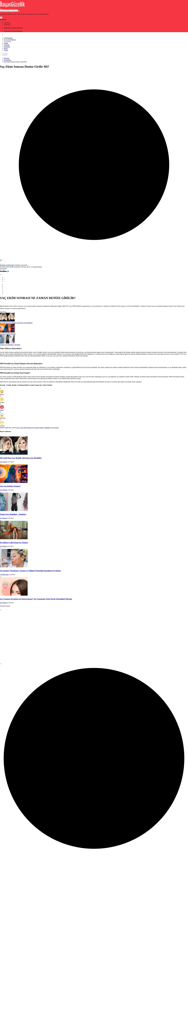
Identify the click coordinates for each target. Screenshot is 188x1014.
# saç (17, 427)
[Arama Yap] (1, 9)
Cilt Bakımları (4, 574)
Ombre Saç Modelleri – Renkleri (10, 345)
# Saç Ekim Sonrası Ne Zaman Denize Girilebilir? (35, 427)
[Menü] (1, 1)
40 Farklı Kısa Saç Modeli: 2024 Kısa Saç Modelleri (16, 323)
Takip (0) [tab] (7, 24)
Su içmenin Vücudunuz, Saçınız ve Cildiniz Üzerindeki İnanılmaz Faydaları (30, 571)
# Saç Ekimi (54, 427)
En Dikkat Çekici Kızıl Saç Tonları (14, 543)
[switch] (94, 54)
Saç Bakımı (3, 462)
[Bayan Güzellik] (12, 7)
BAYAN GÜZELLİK (7, 265)
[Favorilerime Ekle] (1, 274)
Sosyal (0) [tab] (7, 23)
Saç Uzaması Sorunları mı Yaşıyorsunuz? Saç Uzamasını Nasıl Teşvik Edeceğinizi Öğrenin (36, 599)
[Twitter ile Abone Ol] (4, 272)
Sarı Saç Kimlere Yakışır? (8, 334)
